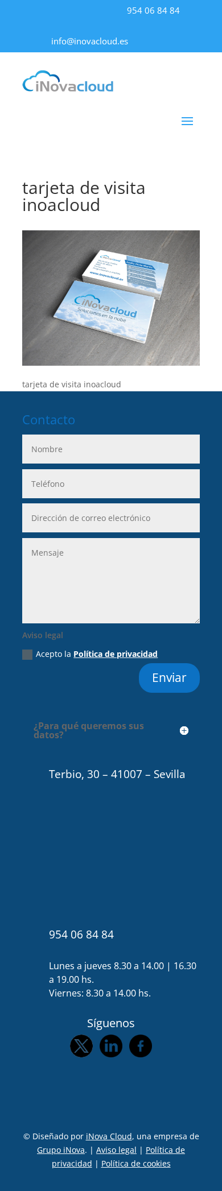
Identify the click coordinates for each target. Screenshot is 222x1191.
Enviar (169, 677)
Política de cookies (136, 1163)
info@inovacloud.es (89, 41)
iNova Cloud (109, 1136)
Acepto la (97, 653)
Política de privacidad (115, 653)
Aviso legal (116, 1149)
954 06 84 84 (153, 10)
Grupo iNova (61, 1149)
